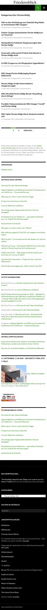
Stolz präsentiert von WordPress (11, 607)
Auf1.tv (7, 565)
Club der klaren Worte (10, 534)
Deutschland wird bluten (11, 223)
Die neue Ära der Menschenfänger (14, 185)
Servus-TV (5, 570)
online (6, 169)
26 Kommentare (29, 119)
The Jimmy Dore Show (10, 592)
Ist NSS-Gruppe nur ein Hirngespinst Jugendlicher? (22, 63)
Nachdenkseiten (7, 556)
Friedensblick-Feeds (12, 410)
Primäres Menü (44, 8)
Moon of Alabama (8, 583)
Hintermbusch (7, 552)
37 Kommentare (26, 78)
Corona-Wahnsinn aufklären (12, 206)
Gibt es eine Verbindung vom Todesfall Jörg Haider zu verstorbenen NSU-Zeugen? (22, 23)
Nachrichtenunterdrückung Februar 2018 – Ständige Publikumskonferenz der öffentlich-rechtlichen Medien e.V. (23, 295)
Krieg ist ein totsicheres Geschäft (14, 201)
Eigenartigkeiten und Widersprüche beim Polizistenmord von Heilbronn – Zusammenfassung (23, 191)
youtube (26, 541)
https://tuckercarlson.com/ (11, 588)
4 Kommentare (27, 58)
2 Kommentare (27, 38)
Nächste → (29, 130)
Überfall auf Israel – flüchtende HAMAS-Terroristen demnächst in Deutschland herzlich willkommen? (23, 247)
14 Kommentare (25, 88)
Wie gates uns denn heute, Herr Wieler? (16, 228)
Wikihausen (5, 530)
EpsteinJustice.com (8, 579)
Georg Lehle (16, 27)
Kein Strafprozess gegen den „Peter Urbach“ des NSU (21, 266)
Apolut (4, 561)
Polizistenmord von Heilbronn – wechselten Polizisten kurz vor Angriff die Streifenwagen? (22, 218)
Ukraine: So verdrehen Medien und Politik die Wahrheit (22, 348)
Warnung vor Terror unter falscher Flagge (17, 197)
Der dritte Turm (22, 386)
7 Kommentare (25, 27)
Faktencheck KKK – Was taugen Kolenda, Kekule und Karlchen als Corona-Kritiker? (21, 254)
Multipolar (5, 525)
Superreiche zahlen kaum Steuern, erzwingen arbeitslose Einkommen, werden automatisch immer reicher (23, 342)
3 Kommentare (27, 48)
